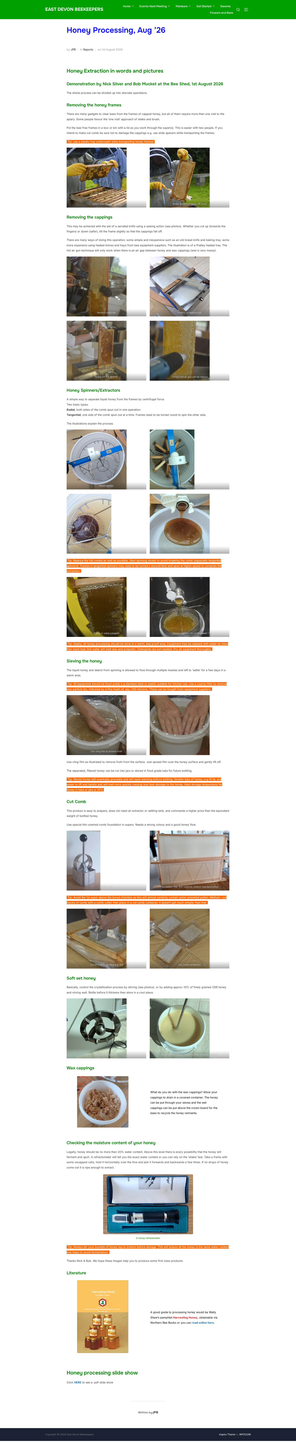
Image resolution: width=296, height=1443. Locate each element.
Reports (88, 49)
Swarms (225, 6)
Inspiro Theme (227, 1434)
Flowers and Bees (221, 13)
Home (127, 6)
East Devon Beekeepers (74, 9)
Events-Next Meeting (153, 6)
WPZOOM (245, 1434)
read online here (203, 1322)
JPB (73, 49)
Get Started (203, 6)
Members (182, 6)
